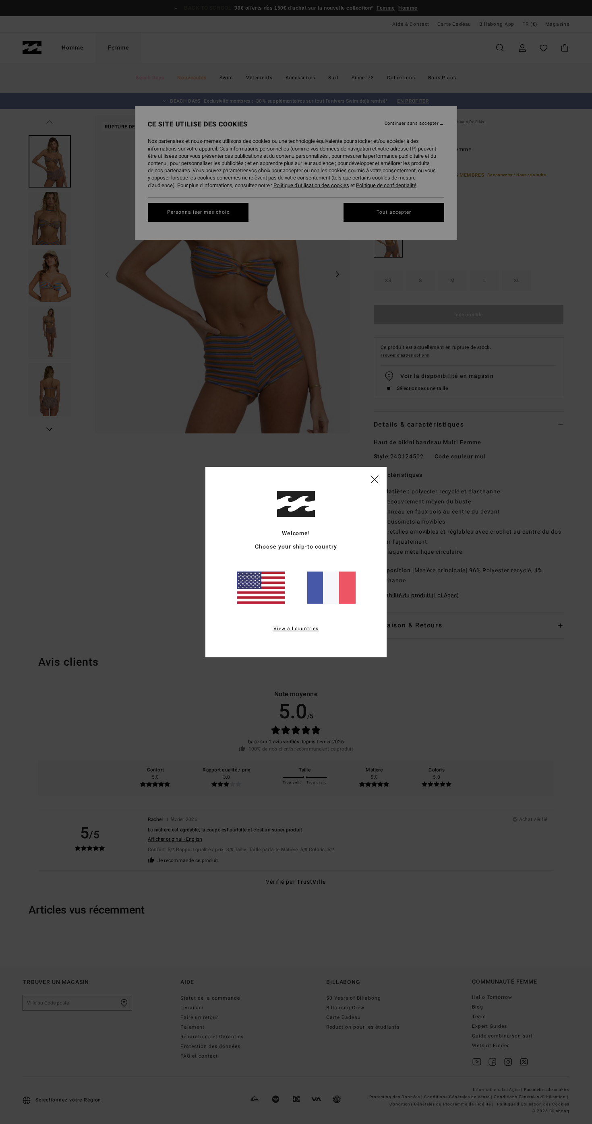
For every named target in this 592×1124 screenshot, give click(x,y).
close (375, 479)
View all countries (296, 628)
